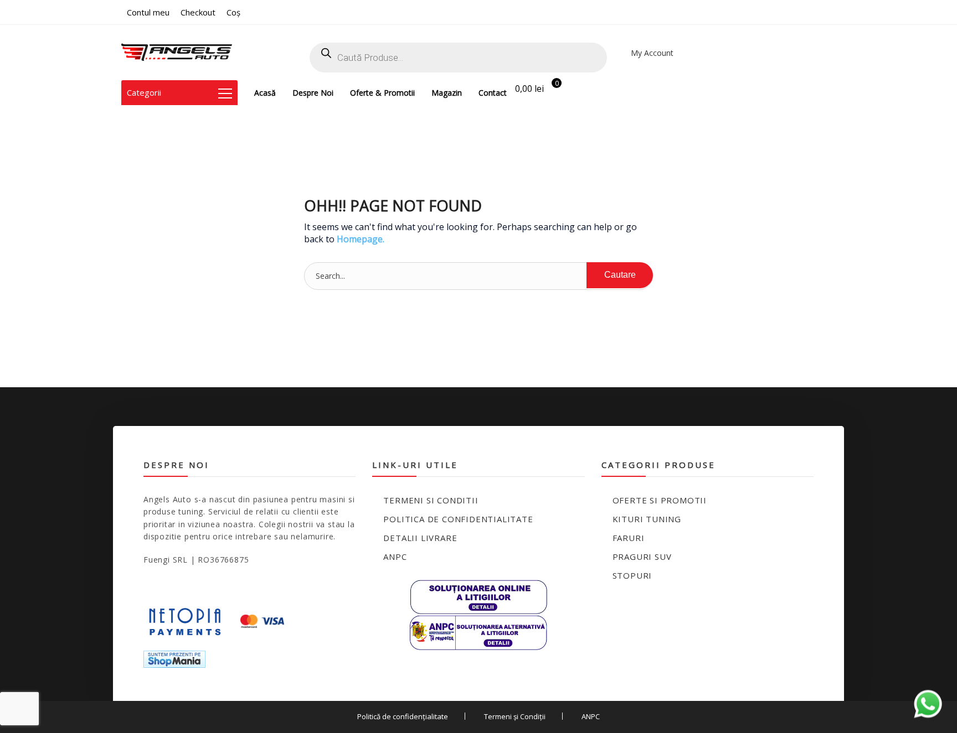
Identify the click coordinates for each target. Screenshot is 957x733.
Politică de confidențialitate (402, 716)
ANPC (395, 556)
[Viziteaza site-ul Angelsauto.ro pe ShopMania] (174, 658)
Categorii (144, 92)
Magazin (446, 92)
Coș (233, 12)
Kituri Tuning (647, 518)
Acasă (265, 92)
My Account (652, 53)
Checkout (198, 12)
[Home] (176, 52)
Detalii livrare (420, 537)
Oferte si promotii (660, 500)
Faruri (629, 537)
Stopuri (632, 575)
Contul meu (148, 12)
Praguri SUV (642, 556)
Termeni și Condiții (515, 716)
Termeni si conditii (430, 500)
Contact (492, 92)
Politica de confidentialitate (458, 518)
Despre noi (312, 92)
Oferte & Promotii (382, 92)
